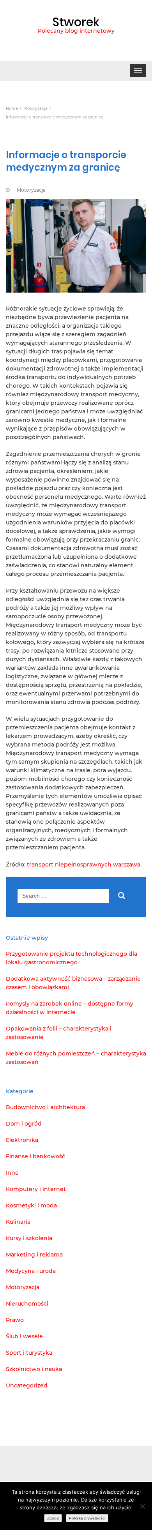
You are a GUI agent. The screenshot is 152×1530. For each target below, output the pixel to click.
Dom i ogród (24, 1123)
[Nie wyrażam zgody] (142, 1506)
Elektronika (22, 1140)
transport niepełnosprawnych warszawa (83, 864)
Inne (12, 1172)
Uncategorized (27, 1385)
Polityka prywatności (87, 1518)
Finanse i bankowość (35, 1156)
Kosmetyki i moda (31, 1205)
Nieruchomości (27, 1303)
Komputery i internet (36, 1189)
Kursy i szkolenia (29, 1238)
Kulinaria (18, 1221)
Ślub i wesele (24, 1336)
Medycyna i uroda (31, 1270)
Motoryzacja (31, 190)
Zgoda (53, 1518)
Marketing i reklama (34, 1254)
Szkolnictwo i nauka (34, 1369)
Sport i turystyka (29, 1352)
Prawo (15, 1320)
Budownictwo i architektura (45, 1107)
